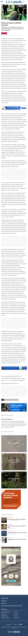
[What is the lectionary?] (14, 443)
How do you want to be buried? (14, 479)
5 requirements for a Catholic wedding (16, 519)
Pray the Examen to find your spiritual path (16, 507)
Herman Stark (13, 481)
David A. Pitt (13, 444)
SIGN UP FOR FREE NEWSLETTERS (11, 586)
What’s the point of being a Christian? (16, 499)
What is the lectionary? (14, 442)
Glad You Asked (15, 399)
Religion (4, 33)
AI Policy (16, 592)
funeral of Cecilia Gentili (15, 42)
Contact (16, 596)
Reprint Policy (4, 596)
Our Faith (9, 505)
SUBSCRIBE (4, 579)
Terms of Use (21, 607)
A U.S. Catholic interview (12, 500)
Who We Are (4, 594)
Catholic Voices (11, 511)
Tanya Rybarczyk (13, 464)
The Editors (10, 520)
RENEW (3, 584)
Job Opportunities (5, 598)
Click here (7, 380)
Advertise (16, 594)
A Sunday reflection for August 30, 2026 (16, 513)
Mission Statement (5, 592)
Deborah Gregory (11, 509)
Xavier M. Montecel (5, 35)
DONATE (4, 581)
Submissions (17, 598)
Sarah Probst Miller (11, 514)
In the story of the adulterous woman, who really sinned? (14, 461)
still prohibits (12, 346)
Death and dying (8, 399)
